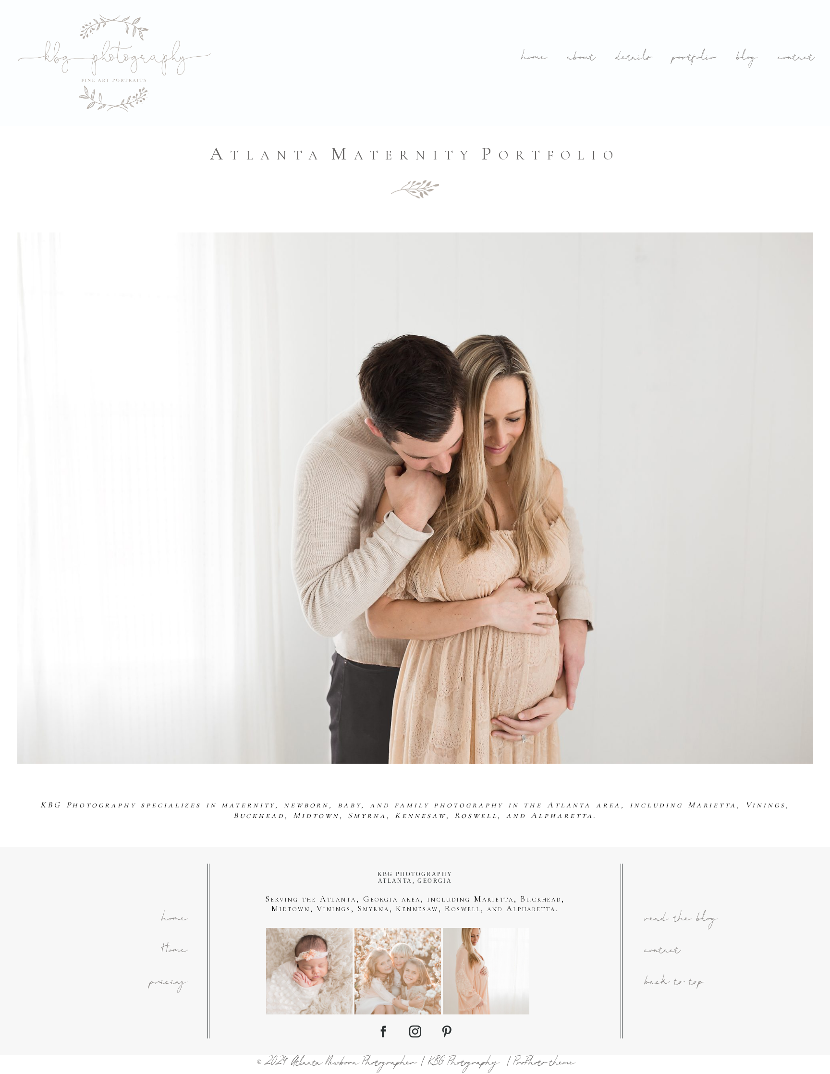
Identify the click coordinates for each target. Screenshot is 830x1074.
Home (173, 951)
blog (746, 58)
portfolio (693, 58)
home (533, 58)
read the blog (680, 919)
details (633, 58)
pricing (167, 982)
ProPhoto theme (543, 1063)
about (580, 58)
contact (795, 58)
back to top (674, 982)
